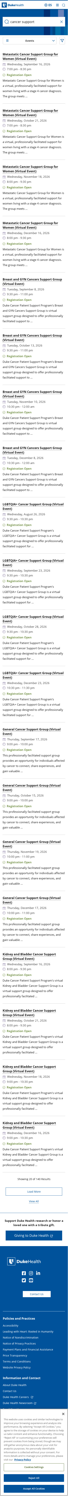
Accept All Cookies (34, 1488)
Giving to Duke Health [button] (31, 1235)
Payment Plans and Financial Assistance (28, 1349)
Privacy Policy (22, 1459)
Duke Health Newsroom (18, 1403)
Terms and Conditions (17, 1361)
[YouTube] (32, 1281)
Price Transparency (15, 1355)
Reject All (33, 1478)
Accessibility (10, 1325)
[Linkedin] (39, 1274)
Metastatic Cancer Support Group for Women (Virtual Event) (30, 56)
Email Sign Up (11, 1409)
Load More (34, 1191)
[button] (48, 5)
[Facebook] (25, 1274)
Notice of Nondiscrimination (20, 1337)
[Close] (63, 1414)
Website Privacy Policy (17, 1367)
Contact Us (37, 1294)
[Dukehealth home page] (8, 5)
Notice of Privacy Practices (19, 1343)
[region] (34, 1452)
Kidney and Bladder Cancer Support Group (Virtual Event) (29, 956)
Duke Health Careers (16, 1397)
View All (34, 1201)
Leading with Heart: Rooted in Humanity (28, 1331)
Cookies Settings (34, 1467)
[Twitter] (25, 1281)
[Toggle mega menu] (57, 5)
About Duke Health (15, 1385)
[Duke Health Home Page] (24, 1261)
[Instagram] (32, 1274)
